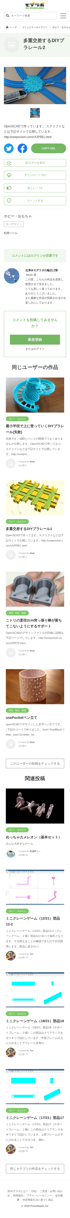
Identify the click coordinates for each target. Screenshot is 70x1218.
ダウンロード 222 (35, 175)
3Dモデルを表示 (35, 162)
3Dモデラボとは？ (17, 1191)
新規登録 (35, 339)
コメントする (35, 200)
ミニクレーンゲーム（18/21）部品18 (35, 1021)
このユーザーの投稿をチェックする (35, 763)
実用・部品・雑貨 (17, 613)
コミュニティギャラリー (35, 27)
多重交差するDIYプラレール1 (29, 529)
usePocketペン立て (21, 718)
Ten (31, 954)
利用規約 (18, 1195)
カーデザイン (14, 224)
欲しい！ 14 (35, 187)
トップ (13, 27)
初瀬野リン (35, 851)
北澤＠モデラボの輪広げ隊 (41, 270)
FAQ (34, 1191)
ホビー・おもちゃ (18, 216)
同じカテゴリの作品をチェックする (35, 1168)
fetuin (32, 461)
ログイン (39, 348)
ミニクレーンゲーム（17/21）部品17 (35, 1118)
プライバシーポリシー (39, 1195)
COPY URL (49, 148)
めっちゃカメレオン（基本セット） (34, 837)
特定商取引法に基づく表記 (38, 1199)
